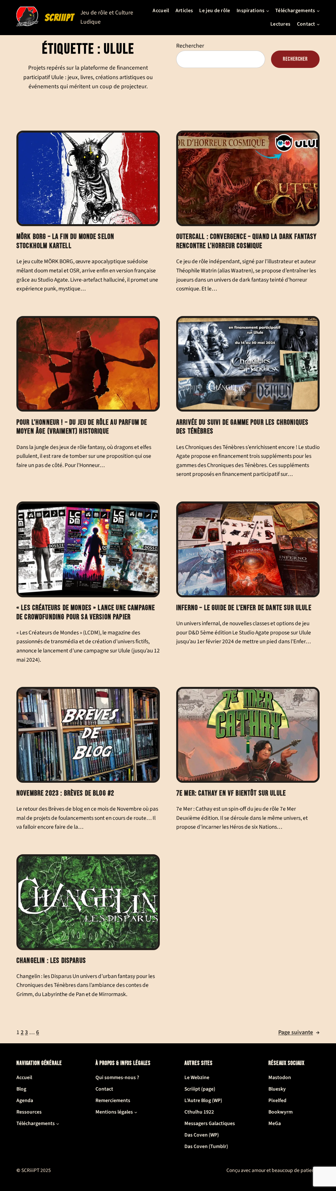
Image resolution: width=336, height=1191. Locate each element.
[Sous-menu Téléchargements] (318, 10)
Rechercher (190, 46)
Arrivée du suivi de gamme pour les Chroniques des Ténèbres (242, 427)
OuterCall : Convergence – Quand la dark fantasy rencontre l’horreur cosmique (246, 241)
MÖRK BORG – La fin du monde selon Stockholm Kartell (65, 241)
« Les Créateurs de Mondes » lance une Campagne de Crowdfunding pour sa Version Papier (85, 613)
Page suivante (299, 1032)
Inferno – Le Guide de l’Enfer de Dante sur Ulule (243, 608)
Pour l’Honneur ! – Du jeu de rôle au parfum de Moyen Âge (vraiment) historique (81, 427)
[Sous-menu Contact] (318, 24)
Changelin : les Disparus (51, 960)
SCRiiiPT (59, 17)
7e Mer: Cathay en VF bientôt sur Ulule (231, 793)
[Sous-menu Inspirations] (267, 10)
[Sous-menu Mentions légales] (135, 1112)
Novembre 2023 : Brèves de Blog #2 (65, 793)
